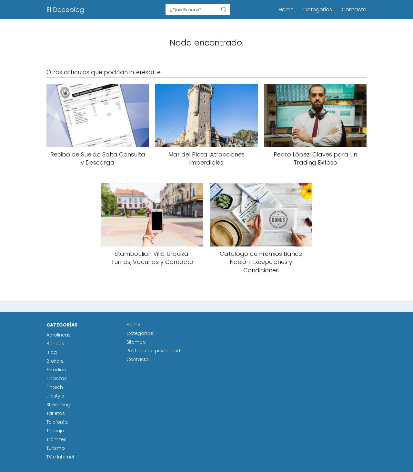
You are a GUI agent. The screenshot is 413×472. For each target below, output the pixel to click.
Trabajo (55, 430)
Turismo (55, 448)
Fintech (54, 387)
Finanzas (56, 378)
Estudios (56, 370)
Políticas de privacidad (153, 350)
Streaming (58, 404)
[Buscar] (223, 9)
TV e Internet (60, 457)
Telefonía (57, 422)
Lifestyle (55, 396)
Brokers (55, 361)
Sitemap (136, 342)
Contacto (354, 9)
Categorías (317, 9)
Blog (51, 352)
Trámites (56, 439)
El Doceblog (65, 9)
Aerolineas (58, 335)
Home (286, 9)
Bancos (55, 343)
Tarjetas (55, 413)
